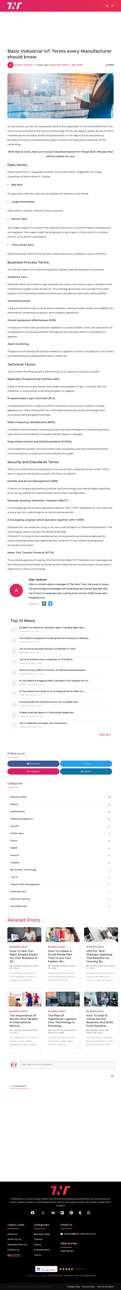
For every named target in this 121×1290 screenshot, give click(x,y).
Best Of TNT (14, 1255)
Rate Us (81, 1269)
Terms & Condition (105, 1287)
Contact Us (13, 1249)
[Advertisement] (61, 33)
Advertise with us (17, 1244)
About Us (12, 1234)
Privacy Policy (88, 1287)
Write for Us (14, 1239)
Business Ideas (60, 65)
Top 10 (37, 1255)
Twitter (87, 763)
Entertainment (42, 1249)
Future (37, 1244)
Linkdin (87, 771)
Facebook (34, 763)
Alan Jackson (25, 65)
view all (103, 734)
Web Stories (67, 1251)
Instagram (34, 771)
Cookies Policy (73, 1287)
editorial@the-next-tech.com (79, 1233)
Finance (38, 1239)
